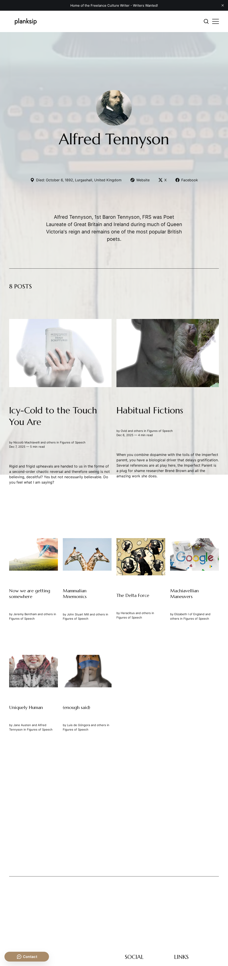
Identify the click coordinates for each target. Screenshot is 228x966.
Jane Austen (22, 725)
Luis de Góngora (78, 725)
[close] (222, 5)
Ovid (124, 431)
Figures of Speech (73, 442)
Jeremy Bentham (25, 614)
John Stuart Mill (78, 614)
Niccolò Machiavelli (26, 442)
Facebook (189, 180)
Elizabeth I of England (189, 614)
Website (143, 180)
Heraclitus (128, 613)
